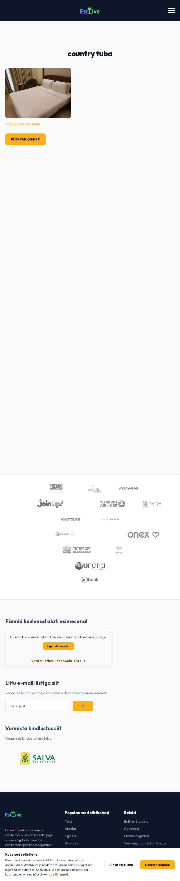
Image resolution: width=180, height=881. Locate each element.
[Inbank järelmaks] (90, 580)
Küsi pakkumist (25, 139)
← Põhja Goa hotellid (22, 124)
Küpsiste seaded (58, 646)
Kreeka (70, 828)
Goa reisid (131, 828)
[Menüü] (171, 10)
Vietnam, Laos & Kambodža (145, 843)
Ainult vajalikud (121, 865)
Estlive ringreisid (136, 821)
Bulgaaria (72, 843)
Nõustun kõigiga (157, 865)
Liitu (83, 706)
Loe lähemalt (58, 874)
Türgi (68, 821)
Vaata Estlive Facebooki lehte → (58, 661)
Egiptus (70, 836)
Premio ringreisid (136, 836)
